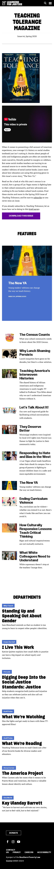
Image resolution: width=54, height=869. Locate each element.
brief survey (34, 209)
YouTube (18, 841)
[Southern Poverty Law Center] (4, 3)
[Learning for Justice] (14, 3)
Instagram (13, 841)
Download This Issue (21, 216)
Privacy (17, 852)
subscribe (38, 197)
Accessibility (44, 852)
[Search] (45, 3)
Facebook (7, 841)
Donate (13, 833)
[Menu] (50, 3)
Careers (29, 852)
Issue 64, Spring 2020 (17, 296)
